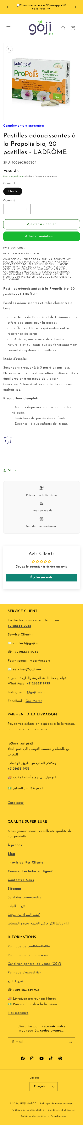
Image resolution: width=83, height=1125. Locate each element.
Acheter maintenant (41, 236)
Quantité (9, 200)
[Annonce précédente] (7, 7)
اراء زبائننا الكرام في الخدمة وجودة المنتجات (38, 923)
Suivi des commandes (24, 897)
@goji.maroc (36, 692)
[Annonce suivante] (75, 7)
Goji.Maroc (33, 701)
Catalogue (16, 802)
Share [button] (12, 470)
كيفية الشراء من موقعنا (24, 915)
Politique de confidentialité (29, 946)
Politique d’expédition (34, 1116)
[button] (8, 28)
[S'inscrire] (70, 1042)
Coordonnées (58, 1116)
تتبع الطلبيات (16, 906)
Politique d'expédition (25, 972)
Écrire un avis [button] (41, 577)
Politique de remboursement (30, 955)
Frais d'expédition (13, 177)
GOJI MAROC (28, 1104)
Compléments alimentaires (24, 125)
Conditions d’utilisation (61, 1110)
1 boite (13, 191)
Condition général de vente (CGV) (34, 964)
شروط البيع (16, 981)
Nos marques (18, 1012)
